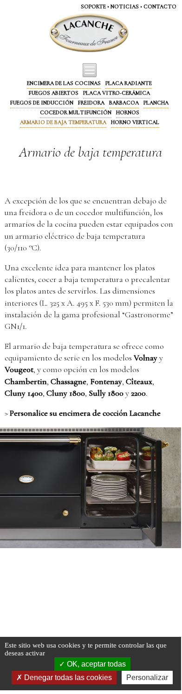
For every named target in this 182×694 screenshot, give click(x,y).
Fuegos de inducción (41, 102)
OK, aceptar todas (95, 664)
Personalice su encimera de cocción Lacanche (85, 413)
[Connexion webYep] (52, 33)
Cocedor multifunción (75, 112)
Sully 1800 (106, 393)
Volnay (145, 358)
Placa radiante (128, 83)
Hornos (127, 112)
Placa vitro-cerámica (116, 93)
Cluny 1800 (65, 393)
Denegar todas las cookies (67, 677)
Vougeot (19, 369)
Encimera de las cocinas (64, 83)
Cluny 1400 (24, 393)
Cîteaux (139, 381)
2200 (138, 393)
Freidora (91, 102)
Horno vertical (135, 122)
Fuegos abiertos (53, 93)
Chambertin (26, 381)
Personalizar (147, 677)
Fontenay (106, 381)
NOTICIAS (124, 6)
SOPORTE (93, 6)
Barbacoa (124, 102)
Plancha (156, 102)
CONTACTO (159, 6)
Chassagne (68, 381)
